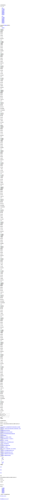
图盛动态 (3, 13)
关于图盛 (3, 17)
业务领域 (3, 18)
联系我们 (3, 14)
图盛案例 (3, 12)
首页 (2, 16)
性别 (1, 414)
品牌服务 (3, 19)
